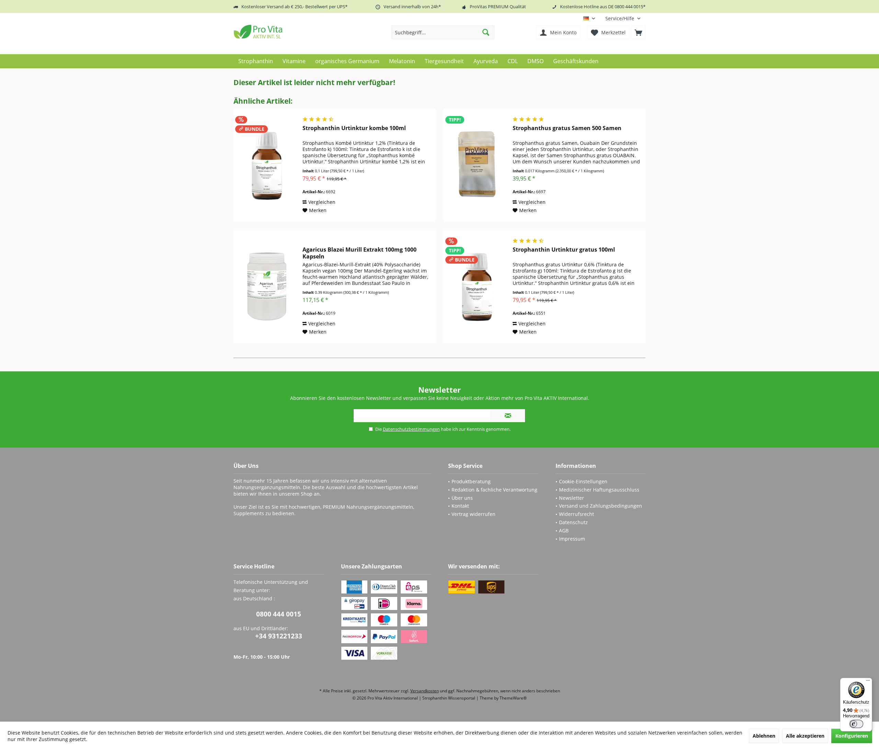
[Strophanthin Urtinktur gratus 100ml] (476, 287)
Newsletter (571, 498)
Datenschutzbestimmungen (411, 429)
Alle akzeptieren (805, 735)
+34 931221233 (278, 636)
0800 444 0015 (278, 614)
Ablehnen (764, 735)
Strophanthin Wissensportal (449, 698)
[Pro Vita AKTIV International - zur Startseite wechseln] (283, 31)
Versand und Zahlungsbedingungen (600, 506)
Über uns (462, 498)
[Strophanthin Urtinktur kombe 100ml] (266, 165)
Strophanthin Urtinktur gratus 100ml (564, 249)
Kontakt (460, 506)
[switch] (856, 724)
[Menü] (868, 682)
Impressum (572, 538)
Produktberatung (471, 481)
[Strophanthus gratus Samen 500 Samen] (476, 165)
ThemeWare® (513, 698)
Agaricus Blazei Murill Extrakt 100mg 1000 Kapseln (359, 253)
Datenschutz (573, 522)
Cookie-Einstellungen (583, 481)
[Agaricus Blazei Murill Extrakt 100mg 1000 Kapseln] (266, 287)
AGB (564, 530)
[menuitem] (623, 18)
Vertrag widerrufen (473, 514)
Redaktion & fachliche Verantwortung (494, 489)
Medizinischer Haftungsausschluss (599, 489)
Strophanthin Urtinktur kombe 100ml (354, 128)
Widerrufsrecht (576, 514)
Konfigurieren (851, 735)
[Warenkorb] (638, 32)
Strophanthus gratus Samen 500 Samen (567, 128)
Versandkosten (424, 691)
